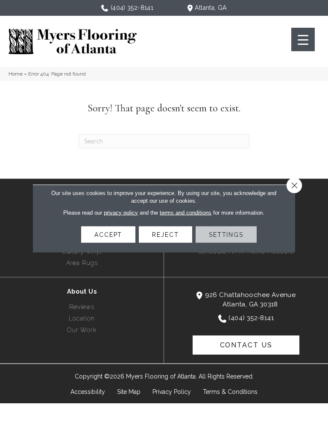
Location (81, 318)
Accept (108, 234)
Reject (165, 234)
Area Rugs (82, 262)
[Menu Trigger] (303, 39)
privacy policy (121, 213)
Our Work (82, 329)
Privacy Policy (171, 392)
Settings (226, 234)
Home (16, 74)
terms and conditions (185, 213)
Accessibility (87, 392)
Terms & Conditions (230, 392)
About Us (82, 291)
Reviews (81, 306)
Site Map (129, 392)
